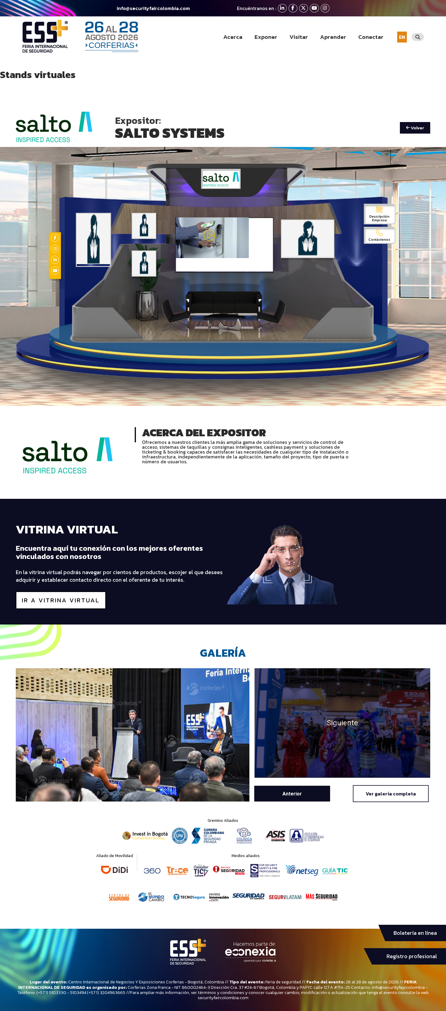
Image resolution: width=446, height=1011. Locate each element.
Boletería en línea (415, 933)
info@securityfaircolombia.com (153, 8)
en (402, 37)
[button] (292, 794)
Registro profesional (412, 956)
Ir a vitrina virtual (61, 600)
